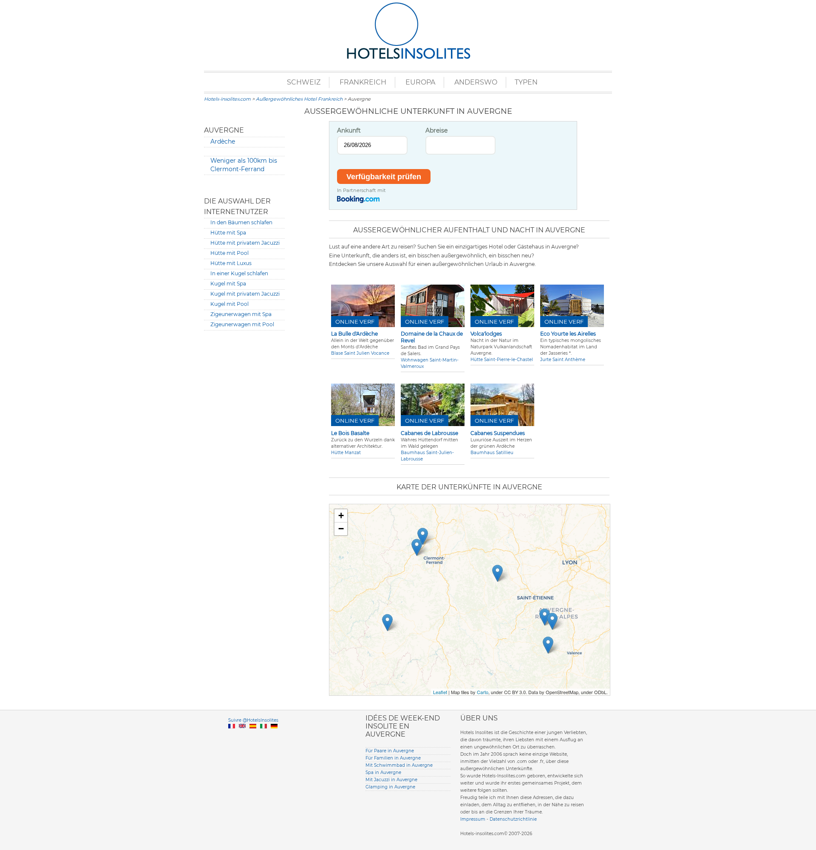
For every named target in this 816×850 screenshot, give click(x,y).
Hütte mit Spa (228, 232)
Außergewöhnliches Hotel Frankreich (299, 99)
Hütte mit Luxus (231, 263)
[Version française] (231, 736)
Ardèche (222, 141)
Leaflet (440, 692)
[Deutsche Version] (274, 736)
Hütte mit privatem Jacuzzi (245, 243)
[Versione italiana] (263, 736)
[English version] (242, 736)
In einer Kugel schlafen (239, 273)
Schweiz (303, 82)
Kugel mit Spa (228, 283)
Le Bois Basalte (350, 433)
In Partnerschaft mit (361, 190)
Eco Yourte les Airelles (568, 333)
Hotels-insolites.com (227, 99)
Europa (420, 82)
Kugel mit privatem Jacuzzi (245, 294)
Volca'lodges (486, 333)
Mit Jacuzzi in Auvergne (391, 779)
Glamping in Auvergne (390, 787)
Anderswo (475, 82)
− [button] (341, 528)
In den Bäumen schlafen (241, 222)
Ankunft (349, 130)
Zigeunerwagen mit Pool (242, 324)
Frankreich (363, 82)
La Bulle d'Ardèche (354, 333)
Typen (526, 82)
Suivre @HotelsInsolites (253, 720)
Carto (482, 692)
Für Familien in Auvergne (393, 758)
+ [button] (341, 515)
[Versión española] (252, 736)
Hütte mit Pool (229, 253)
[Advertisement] (244, 466)
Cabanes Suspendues (497, 433)
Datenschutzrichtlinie (513, 819)
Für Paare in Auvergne (390, 751)
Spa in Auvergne (383, 772)
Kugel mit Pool (229, 304)
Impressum (472, 819)
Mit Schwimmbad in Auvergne (399, 765)
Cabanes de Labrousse (429, 433)
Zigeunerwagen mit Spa (241, 314)
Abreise (436, 130)
